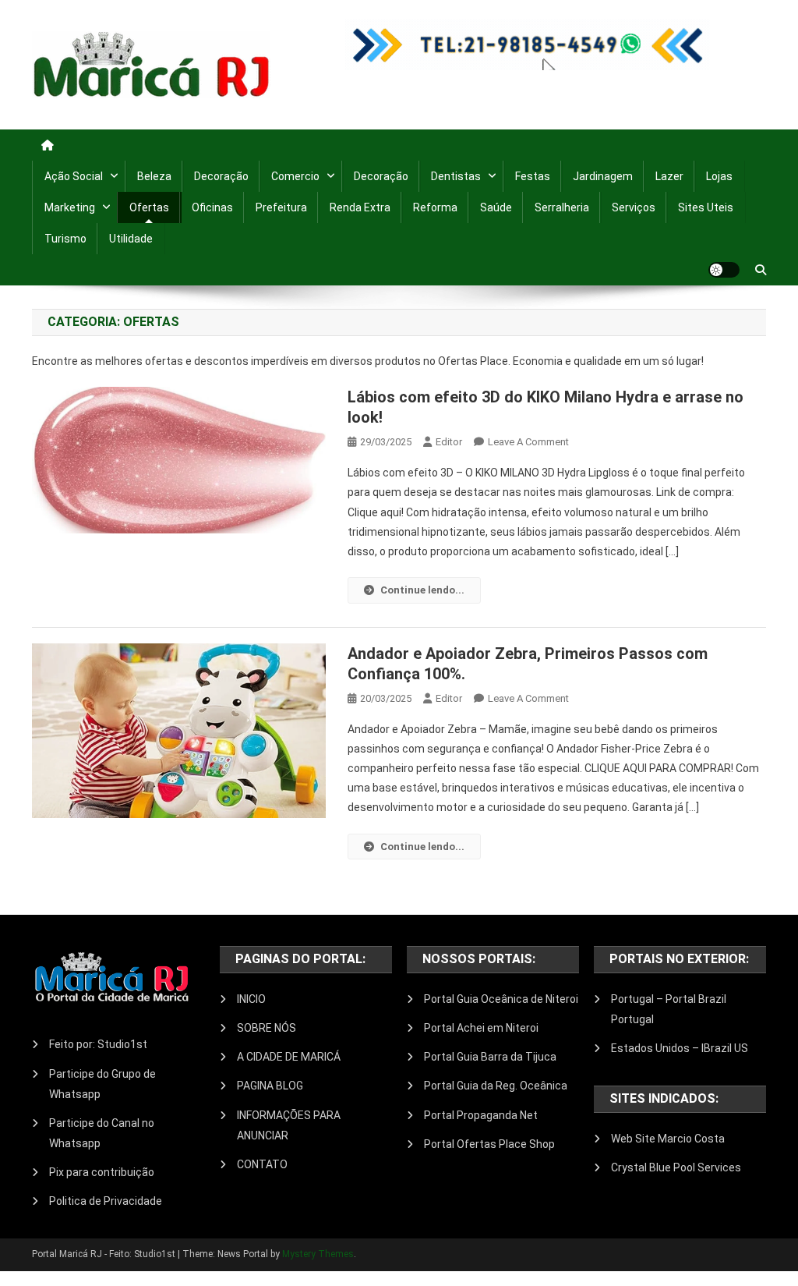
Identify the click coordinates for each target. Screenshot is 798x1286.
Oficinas (212, 207)
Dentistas (456, 176)
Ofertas (149, 207)
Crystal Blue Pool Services (676, 1167)
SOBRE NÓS (266, 1028)
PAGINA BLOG (270, 1085)
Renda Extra (360, 207)
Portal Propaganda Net (481, 1115)
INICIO (251, 999)
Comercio (295, 176)
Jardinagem (603, 176)
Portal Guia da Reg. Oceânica (495, 1085)
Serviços (633, 207)
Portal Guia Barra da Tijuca (490, 1056)
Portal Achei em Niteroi (481, 1028)
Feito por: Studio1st (98, 1044)
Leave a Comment (528, 442)
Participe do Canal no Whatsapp (101, 1133)
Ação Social (73, 176)
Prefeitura (281, 207)
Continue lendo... (422, 590)
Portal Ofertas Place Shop (489, 1144)
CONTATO (262, 1164)
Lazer (669, 176)
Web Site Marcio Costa (668, 1138)
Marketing (69, 207)
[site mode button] (724, 270)
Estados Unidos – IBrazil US (679, 1048)
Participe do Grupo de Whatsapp (102, 1084)
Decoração (221, 176)
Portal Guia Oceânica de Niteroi (501, 999)
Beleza (154, 176)
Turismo (65, 238)
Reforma (435, 207)
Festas (532, 176)
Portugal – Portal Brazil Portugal (668, 1009)
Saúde (496, 207)
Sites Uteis (705, 207)
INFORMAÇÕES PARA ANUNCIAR (289, 1125)
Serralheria (562, 207)
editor (449, 442)
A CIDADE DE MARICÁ (289, 1056)
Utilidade (131, 238)
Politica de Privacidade (105, 1201)
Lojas (719, 176)
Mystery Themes (318, 1254)
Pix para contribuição (101, 1172)
